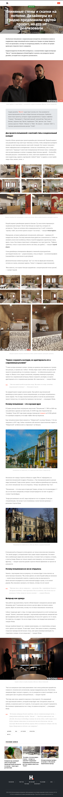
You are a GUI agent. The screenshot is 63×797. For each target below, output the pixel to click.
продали (42, 413)
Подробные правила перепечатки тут (44, 794)
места (8, 734)
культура (32, 731)
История (23, 731)
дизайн (9, 731)
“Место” (20, 112)
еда (16, 731)
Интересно (31, 6)
